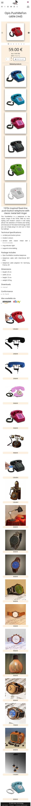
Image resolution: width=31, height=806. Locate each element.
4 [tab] (16, 44)
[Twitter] (5, 7)
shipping (17, 56)
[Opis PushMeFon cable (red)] (15, 31)
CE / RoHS (6, 294)
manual (5, 287)
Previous (1, 32)
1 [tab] (8, 44)
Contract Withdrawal (21, 805)
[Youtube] (11, 7)
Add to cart (20, 59)
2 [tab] (11, 44)
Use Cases (5, 805)
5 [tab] (19, 44)
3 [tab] (14, 44)
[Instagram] (17, 7)
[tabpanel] (15, 32)
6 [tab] (21, 44)
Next (28, 32)
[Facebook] (2, 7)
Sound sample (7, 243)
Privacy (12, 805)
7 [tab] (24, 44)
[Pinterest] (8, 7)
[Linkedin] (14, 7)
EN (28, 2)
